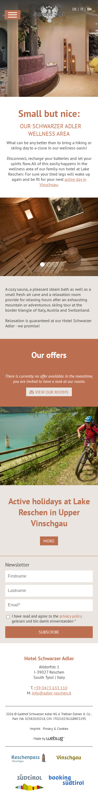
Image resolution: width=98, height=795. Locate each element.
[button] (49, 237)
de (74, 9)
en (89, 9)
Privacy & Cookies (55, 728)
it (82, 9)
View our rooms (51, 392)
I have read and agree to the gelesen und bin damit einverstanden (47, 619)
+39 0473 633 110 (50, 687)
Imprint (35, 728)
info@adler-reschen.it (51, 693)
